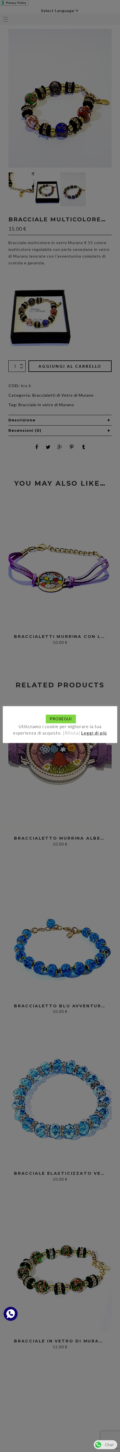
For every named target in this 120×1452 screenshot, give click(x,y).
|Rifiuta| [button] (71, 732)
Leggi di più (94, 732)
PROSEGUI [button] (61, 718)
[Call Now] (11, 1314)
